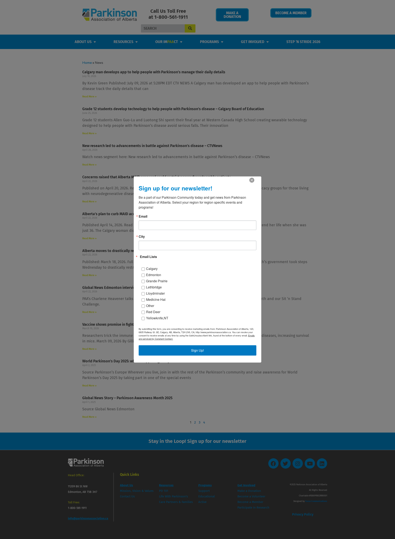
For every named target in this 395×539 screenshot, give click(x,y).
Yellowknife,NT (157, 318)
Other (150, 305)
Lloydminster (155, 293)
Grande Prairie (156, 281)
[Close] (252, 180)
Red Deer (153, 311)
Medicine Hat (155, 299)
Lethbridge (154, 287)
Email (143, 216)
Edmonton (153, 274)
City (142, 236)
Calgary (152, 268)
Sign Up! (197, 350)
